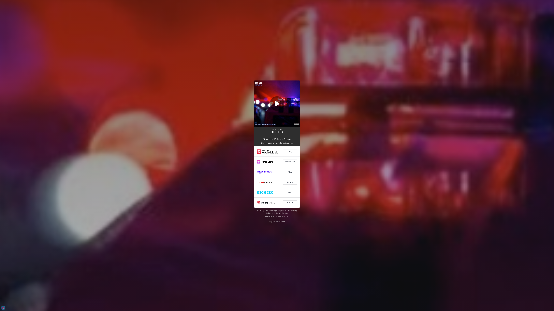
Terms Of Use (282, 213)
